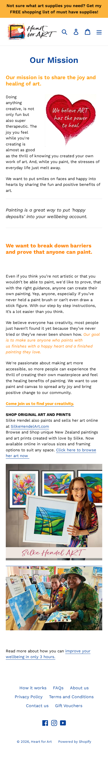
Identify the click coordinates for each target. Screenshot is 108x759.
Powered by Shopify (74, 742)
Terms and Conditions (71, 696)
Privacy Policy (28, 696)
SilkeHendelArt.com (30, 426)
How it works (32, 687)
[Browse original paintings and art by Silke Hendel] (54, 563)
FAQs (58, 687)
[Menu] (99, 32)
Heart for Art (41, 742)
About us (79, 687)
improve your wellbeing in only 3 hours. (48, 654)
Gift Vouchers (68, 705)
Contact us (37, 705)
